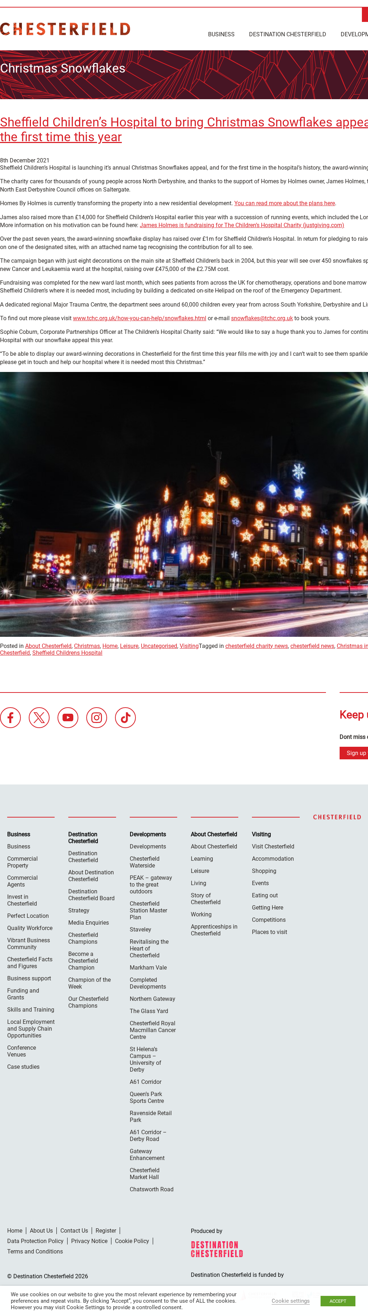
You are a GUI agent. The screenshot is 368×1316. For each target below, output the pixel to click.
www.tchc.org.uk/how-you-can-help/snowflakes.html (139, 318)
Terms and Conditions (35, 1251)
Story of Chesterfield (206, 899)
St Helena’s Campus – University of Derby (145, 1059)
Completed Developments (148, 983)
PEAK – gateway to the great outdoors (151, 884)
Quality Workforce (29, 928)
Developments (148, 846)
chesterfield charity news (256, 646)
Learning (202, 858)
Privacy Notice (89, 1241)
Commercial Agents (22, 881)
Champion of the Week (89, 983)
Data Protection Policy (35, 1241)
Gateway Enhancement (147, 1154)
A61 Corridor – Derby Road (148, 1135)
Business (221, 34)
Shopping (264, 871)
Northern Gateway (152, 998)
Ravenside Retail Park (151, 1116)
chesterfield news (312, 646)
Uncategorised (159, 646)
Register (106, 1230)
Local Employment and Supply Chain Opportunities (31, 1028)
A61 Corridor (145, 1081)
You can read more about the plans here (284, 203)
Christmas (87, 646)
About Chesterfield (48, 646)
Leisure (129, 646)
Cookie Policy (132, 1241)
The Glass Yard (149, 1011)
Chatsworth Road (152, 1189)
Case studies (23, 1066)
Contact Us (74, 1230)
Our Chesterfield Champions (88, 1002)
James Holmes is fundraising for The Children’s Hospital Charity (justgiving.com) (242, 225)
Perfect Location (28, 915)
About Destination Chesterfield (91, 876)
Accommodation (273, 858)
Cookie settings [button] (291, 1301)
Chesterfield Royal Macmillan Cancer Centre (153, 1030)
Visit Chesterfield (273, 846)
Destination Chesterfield (65, 29)
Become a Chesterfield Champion (83, 961)
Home (110, 646)
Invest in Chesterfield (22, 900)
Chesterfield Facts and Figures (29, 963)
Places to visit (269, 932)
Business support (29, 978)
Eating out (265, 895)
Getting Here (267, 907)
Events (260, 883)
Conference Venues (21, 1051)
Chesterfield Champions (83, 938)
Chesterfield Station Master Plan (148, 910)
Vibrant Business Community (28, 944)
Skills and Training (30, 1009)
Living (198, 883)
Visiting (189, 646)
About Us (41, 1230)
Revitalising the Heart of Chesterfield (149, 948)
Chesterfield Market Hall (145, 1174)
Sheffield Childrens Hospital (67, 652)
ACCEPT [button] (338, 1301)
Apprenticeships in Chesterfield (214, 930)
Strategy (78, 910)
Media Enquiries (88, 922)
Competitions (269, 919)
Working (201, 914)
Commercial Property (22, 862)
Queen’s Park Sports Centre (147, 1097)
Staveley (140, 929)
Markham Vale (148, 967)
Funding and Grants (23, 994)
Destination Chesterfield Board (91, 895)
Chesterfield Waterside (145, 862)
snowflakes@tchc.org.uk (262, 318)
